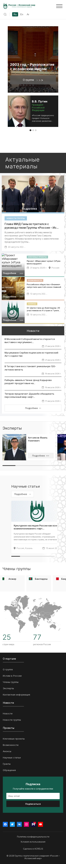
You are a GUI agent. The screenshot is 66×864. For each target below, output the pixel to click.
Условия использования (33, 841)
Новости (7, 713)
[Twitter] (12, 824)
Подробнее (33, 408)
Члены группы (10, 682)
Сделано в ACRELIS (33, 848)
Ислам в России (12, 675)
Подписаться (33, 803)
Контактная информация (16, 694)
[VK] (19, 824)
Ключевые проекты (14, 738)
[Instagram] (26, 824)
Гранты (7, 763)
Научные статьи (12, 757)
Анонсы (7, 751)
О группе (33, 80)
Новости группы (12, 719)
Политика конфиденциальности (33, 836)
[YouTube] (40, 824)
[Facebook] (5, 824)
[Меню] (59, 6)
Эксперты (8, 688)
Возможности (10, 745)
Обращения (9, 770)
